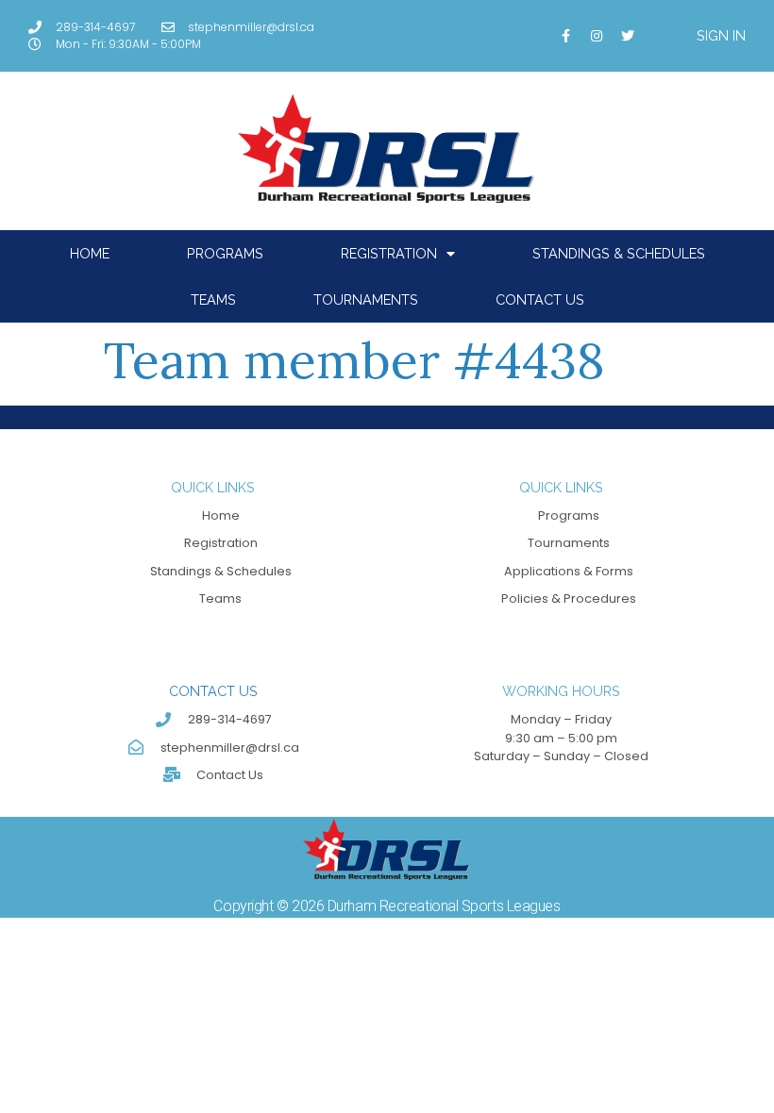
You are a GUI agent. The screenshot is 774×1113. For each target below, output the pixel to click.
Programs (225, 253)
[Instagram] (596, 36)
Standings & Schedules (618, 253)
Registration (389, 253)
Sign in (721, 35)
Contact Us (540, 299)
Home (89, 253)
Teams (213, 299)
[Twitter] (627, 36)
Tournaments (365, 299)
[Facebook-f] (565, 36)
